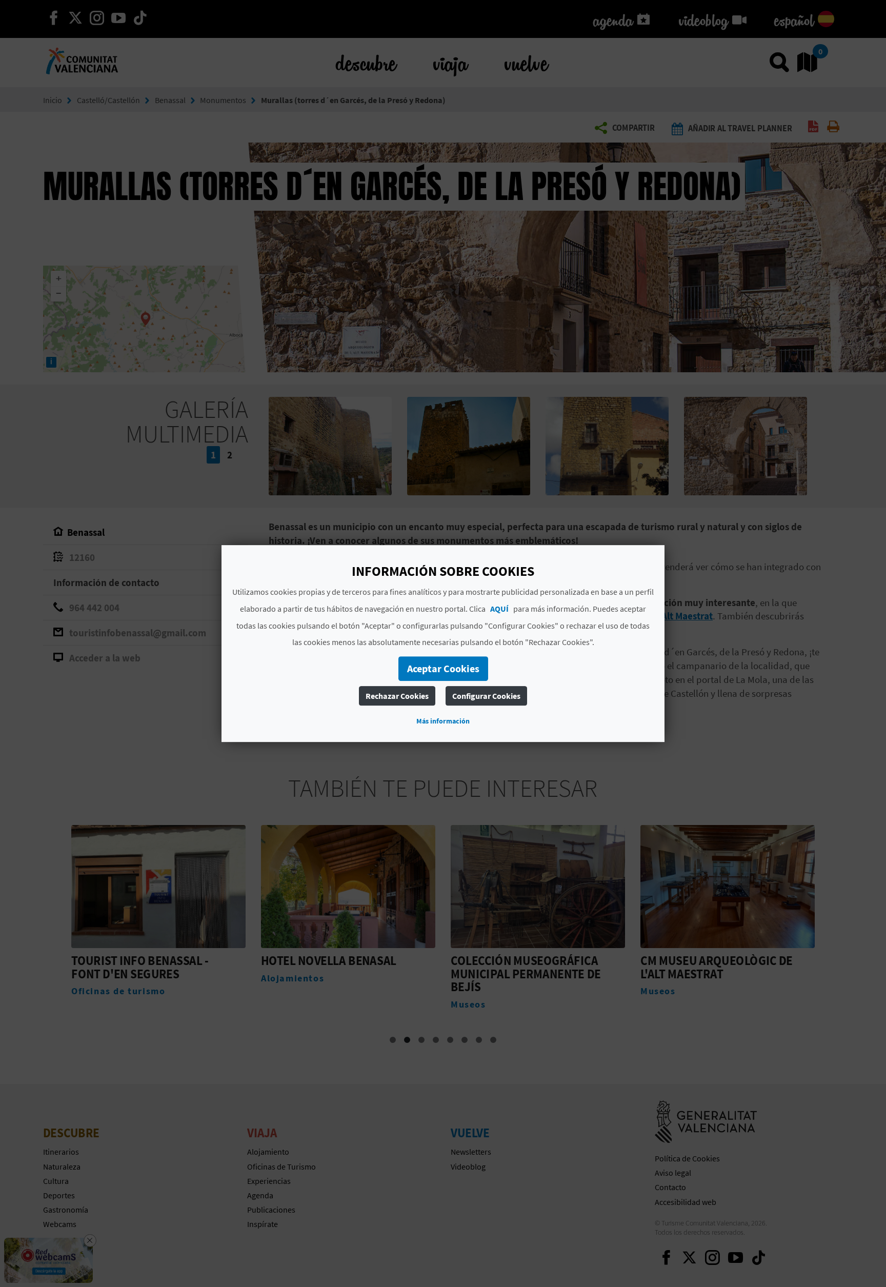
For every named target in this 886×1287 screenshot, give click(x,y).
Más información (443, 721)
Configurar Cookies (486, 696)
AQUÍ (499, 609)
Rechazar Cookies (397, 696)
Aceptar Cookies (443, 668)
